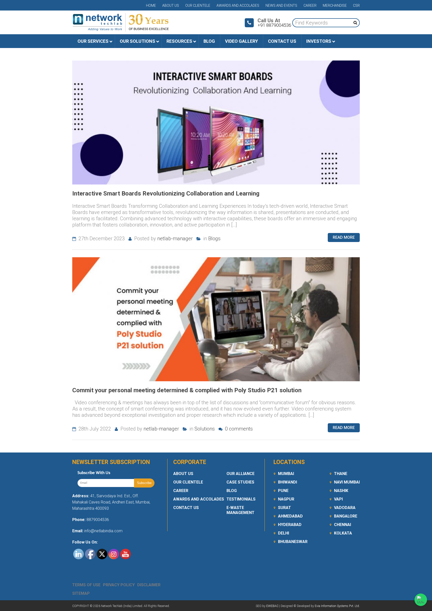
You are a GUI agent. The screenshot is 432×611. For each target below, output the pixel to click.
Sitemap (81, 593)
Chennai (342, 524)
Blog (231, 490)
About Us (170, 6)
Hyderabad (290, 524)
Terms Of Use (86, 584)
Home (151, 6)
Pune (283, 490)
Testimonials (241, 499)
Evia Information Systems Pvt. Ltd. (337, 606)
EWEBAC (272, 606)
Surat (284, 507)
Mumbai (286, 473)
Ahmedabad (290, 516)
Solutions (204, 429)
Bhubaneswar (293, 541)
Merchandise (335, 6)
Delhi (283, 533)
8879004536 (97, 519)
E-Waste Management (240, 510)
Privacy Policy (119, 584)
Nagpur (286, 499)
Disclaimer (148, 584)
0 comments (238, 429)
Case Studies (240, 482)
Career (310, 6)
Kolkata (343, 533)
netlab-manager (175, 239)
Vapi (338, 499)
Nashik (341, 490)
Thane (340, 473)
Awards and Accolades (237, 6)
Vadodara (345, 507)
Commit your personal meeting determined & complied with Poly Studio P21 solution (187, 390)
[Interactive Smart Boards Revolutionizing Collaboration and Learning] (216, 122)
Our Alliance (240, 473)
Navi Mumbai (347, 482)
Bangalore (345, 516)
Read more (344, 237)
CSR (356, 6)
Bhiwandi (287, 482)
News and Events (281, 6)
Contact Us (186, 507)
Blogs (214, 239)
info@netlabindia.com (102, 530)
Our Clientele (197, 6)
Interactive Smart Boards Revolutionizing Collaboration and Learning (166, 193)
